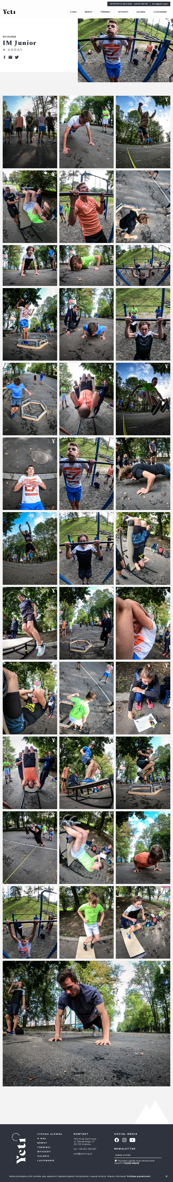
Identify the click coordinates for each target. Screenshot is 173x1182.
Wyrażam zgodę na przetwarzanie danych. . (134, 1161)
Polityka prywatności (138, 1176)
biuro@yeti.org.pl (160, 4)
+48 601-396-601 (141, 4)
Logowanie (159, 12)
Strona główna (49, 1134)
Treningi (105, 12)
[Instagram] (124, 1140)
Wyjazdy (123, 12)
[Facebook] (116, 1140)
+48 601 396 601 (87, 1149)
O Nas (73, 12)
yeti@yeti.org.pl (83, 1153)
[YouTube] (132, 1140)
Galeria (141, 12)
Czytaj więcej (131, 1163)
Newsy (88, 12)
